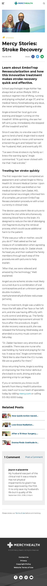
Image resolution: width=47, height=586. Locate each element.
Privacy (23, 561)
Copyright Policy (23, 564)
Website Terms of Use (23, 567)
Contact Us (23, 557)
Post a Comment (34, 457)
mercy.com (25, 393)
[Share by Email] (42, 56)
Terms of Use (20, 513)
